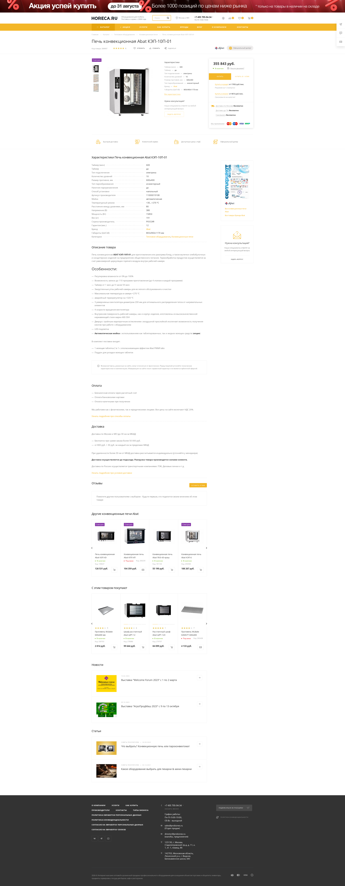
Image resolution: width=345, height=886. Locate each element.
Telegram (101, 838)
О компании (99, 805)
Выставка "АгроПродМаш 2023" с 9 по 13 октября (150, 706)
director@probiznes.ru (175, 834)
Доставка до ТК (222, 110)
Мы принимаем (217, 123)
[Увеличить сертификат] (237, 182)
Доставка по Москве (224, 106)
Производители (101, 810)
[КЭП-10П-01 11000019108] (130, 92)
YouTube (108, 838)
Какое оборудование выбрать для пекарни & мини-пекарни (156, 769)
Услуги (115, 805)
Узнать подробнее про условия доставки (112, 472)
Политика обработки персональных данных (116, 815)
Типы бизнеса (141, 810)
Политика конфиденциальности (110, 820)
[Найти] (168, 18)
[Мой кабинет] (223, 18)
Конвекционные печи (182, 236)
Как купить (132, 805)
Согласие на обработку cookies (109, 829)
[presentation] (91, 548)
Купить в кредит (222, 84)
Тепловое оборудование (158, 236)
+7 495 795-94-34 (202, 17)
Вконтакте (94, 838)
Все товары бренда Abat (235, 215)
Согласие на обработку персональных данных (117, 825)
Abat (175, 86)
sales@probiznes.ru (174, 825)
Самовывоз (220, 115)
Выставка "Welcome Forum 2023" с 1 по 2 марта (149, 680)
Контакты (121, 810)
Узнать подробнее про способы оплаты (111, 416)
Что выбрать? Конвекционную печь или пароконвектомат (155, 746)
